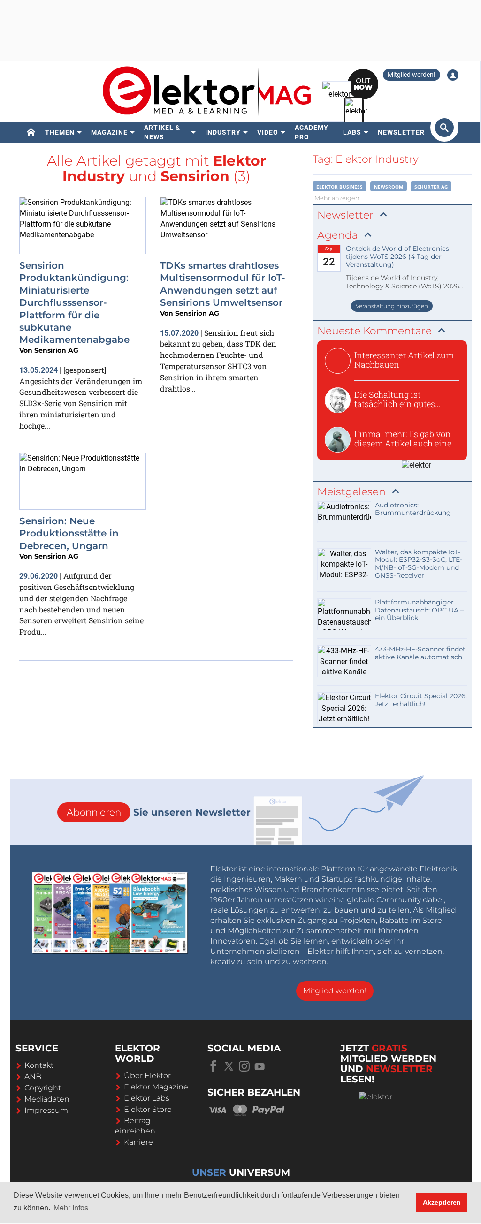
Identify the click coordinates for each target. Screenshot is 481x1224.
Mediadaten (46, 1099)
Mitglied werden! (411, 74)
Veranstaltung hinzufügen (392, 306)
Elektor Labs (146, 1098)
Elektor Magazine (156, 1086)
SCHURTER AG (431, 186)
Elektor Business (339, 186)
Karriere (138, 1142)
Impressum (46, 1110)
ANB (32, 1076)
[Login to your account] (452, 75)
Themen (60, 132)
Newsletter (401, 132)
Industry (223, 132)
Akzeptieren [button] (442, 1202)
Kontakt (38, 1065)
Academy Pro (311, 132)
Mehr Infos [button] (70, 1208)
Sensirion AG (56, 350)
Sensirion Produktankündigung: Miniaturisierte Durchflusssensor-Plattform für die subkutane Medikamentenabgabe (74, 302)
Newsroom (388, 186)
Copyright (42, 1087)
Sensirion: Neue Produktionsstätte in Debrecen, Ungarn (69, 533)
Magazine (109, 132)
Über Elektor (147, 1075)
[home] (31, 132)
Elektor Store (148, 1109)
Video (267, 132)
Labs (352, 132)
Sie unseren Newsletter (159, 812)
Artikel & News (162, 132)
